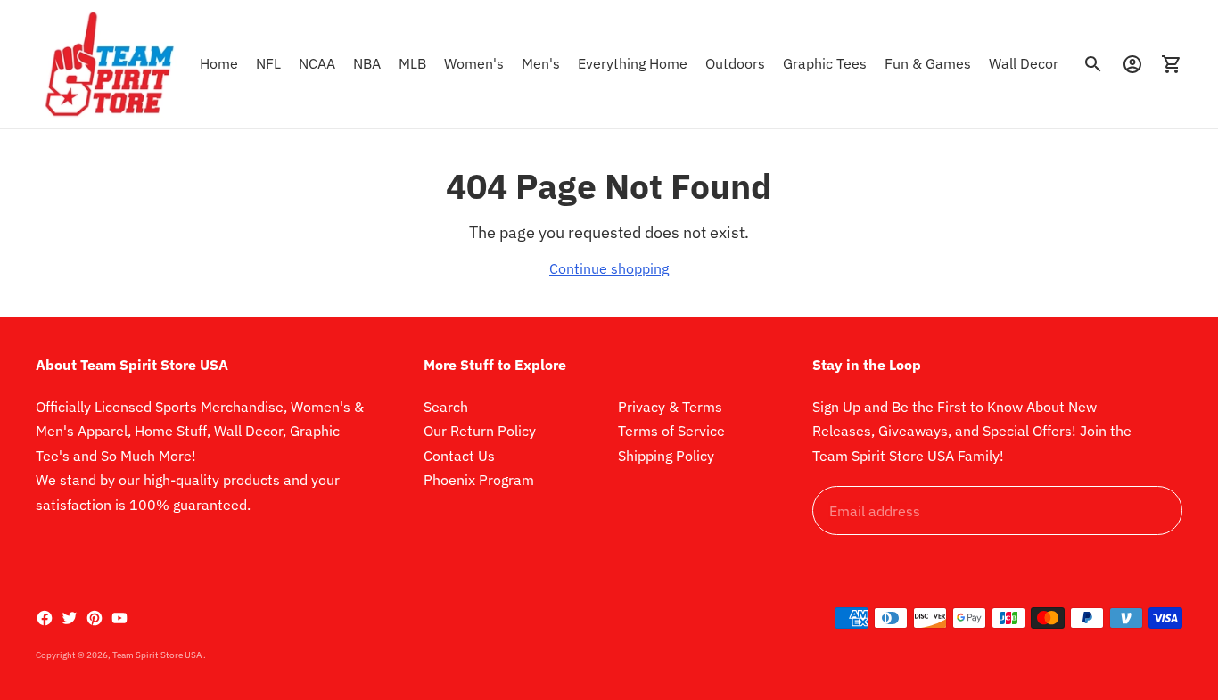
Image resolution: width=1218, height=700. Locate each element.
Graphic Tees (825, 63)
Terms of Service (671, 431)
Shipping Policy (666, 456)
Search (446, 407)
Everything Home (632, 63)
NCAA (317, 63)
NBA (367, 63)
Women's (474, 63)
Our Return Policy (480, 431)
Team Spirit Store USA (157, 655)
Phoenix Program (479, 480)
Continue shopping (609, 268)
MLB (412, 63)
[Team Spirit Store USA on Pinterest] (94, 618)
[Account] (1132, 64)
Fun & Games (928, 63)
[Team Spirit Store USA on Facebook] (44, 618)
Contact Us (459, 456)
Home (219, 63)
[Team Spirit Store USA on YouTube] (119, 618)
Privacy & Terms (670, 407)
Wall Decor (1023, 63)
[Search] (1093, 64)
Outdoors (735, 63)
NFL (268, 63)
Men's (541, 63)
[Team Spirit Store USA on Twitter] (69, 618)
